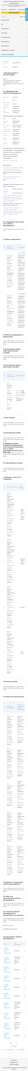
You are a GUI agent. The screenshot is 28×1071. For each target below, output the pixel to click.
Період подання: (5, 41)
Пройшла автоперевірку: (7, 54)
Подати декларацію (14, 12)
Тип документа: (5, 28)
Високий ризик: (5, 46)
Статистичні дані (22, 9)
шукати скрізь (23, 16)
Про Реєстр (4, 9)
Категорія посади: (5, 37)
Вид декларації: (5, 20)
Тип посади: (4, 33)
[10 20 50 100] (13, 1043)
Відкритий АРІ (12, 9)
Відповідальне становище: (8, 50)
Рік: (2, 24)
